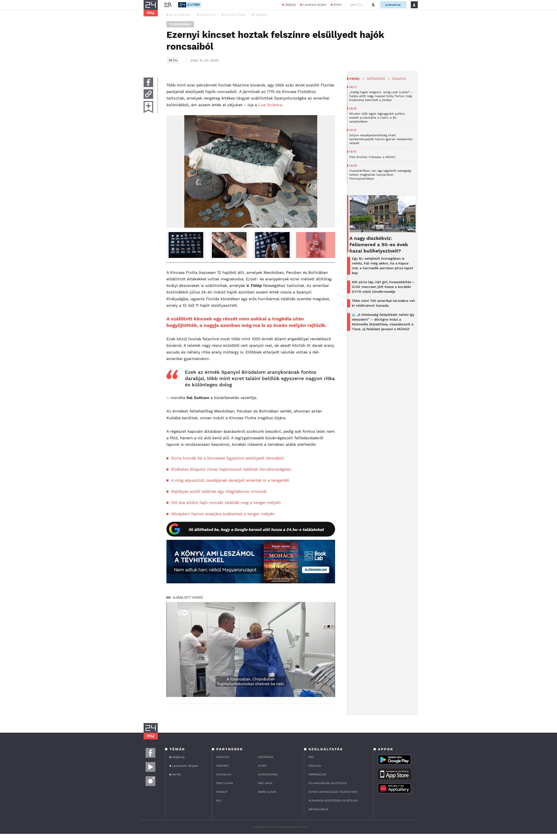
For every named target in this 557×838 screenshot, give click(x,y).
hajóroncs (207, 14)
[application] (250, 649)
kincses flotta (234, 14)
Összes (399, 79)
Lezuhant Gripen (315, 4)
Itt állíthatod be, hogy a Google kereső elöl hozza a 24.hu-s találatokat (256, 529)
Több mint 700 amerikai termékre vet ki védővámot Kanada (383, 303)
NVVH (338, 4)
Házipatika (265, 757)
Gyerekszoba (267, 774)
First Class (224, 783)
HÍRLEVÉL (315, 765)
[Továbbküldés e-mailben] (148, 94)
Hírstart (222, 765)
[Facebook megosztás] (148, 82)
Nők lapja (265, 783)
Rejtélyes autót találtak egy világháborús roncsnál (219, 491)
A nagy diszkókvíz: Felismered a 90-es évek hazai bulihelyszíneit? (378, 245)
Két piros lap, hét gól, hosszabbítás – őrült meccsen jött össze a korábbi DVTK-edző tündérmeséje (383, 287)
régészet (261, 14)
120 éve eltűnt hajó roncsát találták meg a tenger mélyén (226, 502)
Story (262, 765)
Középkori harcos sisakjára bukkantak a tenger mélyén (223, 514)
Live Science (270, 105)
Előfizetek (393, 5)
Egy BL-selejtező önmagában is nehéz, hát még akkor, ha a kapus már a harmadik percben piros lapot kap (382, 265)
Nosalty (222, 791)
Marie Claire (267, 791)
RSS (311, 757)
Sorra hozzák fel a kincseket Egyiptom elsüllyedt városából (227, 458)
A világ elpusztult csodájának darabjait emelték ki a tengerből (230, 480)
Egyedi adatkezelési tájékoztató (333, 791)
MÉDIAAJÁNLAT (319, 809)
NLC (218, 800)
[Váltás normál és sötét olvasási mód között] (373, 4)
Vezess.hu (223, 774)
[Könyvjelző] (148, 107)
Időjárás (290, 4)
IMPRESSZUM (317, 774)
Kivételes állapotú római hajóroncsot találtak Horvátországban (231, 469)
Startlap (222, 757)
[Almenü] (168, 5)
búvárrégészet (180, 14)
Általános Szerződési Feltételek (333, 800)
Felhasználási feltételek (328, 783)
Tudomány (180, 24)
